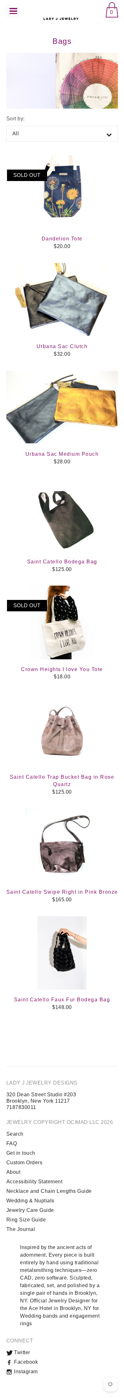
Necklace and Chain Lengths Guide (49, 1191)
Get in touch (20, 1153)
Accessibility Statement (34, 1181)
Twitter (21, 1352)
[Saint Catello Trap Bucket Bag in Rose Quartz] (62, 730)
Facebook (25, 1362)
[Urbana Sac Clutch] (62, 300)
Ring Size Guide (26, 1219)
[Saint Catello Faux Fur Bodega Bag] (62, 953)
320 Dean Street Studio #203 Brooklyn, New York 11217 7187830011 (41, 1101)
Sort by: (15, 118)
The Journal (20, 1229)
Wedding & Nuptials (30, 1200)
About (13, 1172)
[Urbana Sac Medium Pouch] (62, 407)
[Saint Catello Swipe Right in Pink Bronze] (62, 845)
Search (15, 1134)
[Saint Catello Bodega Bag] (62, 515)
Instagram (25, 1371)
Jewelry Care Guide (30, 1210)
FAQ (11, 1143)
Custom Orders (24, 1162)
